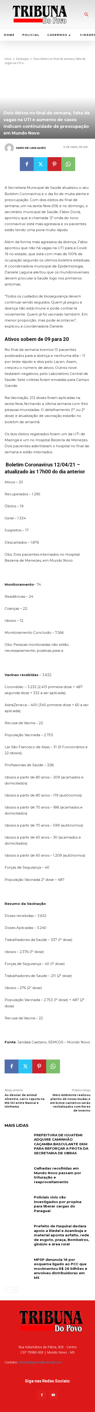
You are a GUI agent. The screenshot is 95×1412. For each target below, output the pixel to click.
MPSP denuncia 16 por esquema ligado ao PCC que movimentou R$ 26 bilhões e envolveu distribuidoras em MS (60, 1268)
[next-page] (15, 1290)
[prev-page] (7, 1290)
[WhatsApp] (68, 164)
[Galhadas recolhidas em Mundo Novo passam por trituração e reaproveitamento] (17, 1175)
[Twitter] (41, 164)
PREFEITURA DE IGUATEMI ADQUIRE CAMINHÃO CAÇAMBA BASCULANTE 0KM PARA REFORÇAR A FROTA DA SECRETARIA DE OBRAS (61, 1144)
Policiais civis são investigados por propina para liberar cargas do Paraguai (57, 1204)
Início (8, 59)
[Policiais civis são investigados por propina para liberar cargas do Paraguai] (17, 1204)
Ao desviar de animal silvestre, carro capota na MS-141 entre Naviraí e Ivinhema (25, 1100)
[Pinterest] (54, 164)
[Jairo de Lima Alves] (10, 148)
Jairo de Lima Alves (31, 148)
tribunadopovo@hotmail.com (40, 1362)
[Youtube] (53, 1394)
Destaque (22, 59)
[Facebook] (27, 164)
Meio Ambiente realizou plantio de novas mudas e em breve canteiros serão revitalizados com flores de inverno (70, 1102)
